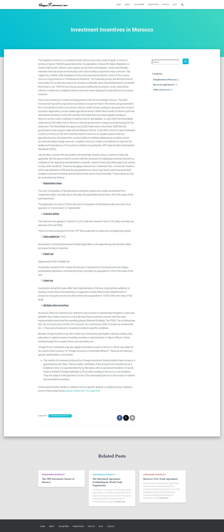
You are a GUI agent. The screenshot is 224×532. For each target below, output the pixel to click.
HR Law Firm (139, 4)
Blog (175, 4)
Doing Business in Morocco (60, 416)
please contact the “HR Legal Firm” (83, 390)
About (127, 4)
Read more (120, 502)
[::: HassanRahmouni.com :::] (54, 4)
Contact (111, 526)
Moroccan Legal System (163, 85)
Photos (166, 4)
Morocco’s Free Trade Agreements (160, 479)
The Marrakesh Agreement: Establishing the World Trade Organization (107, 482)
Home (118, 4)
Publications (153, 4)
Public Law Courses (161, 90)
